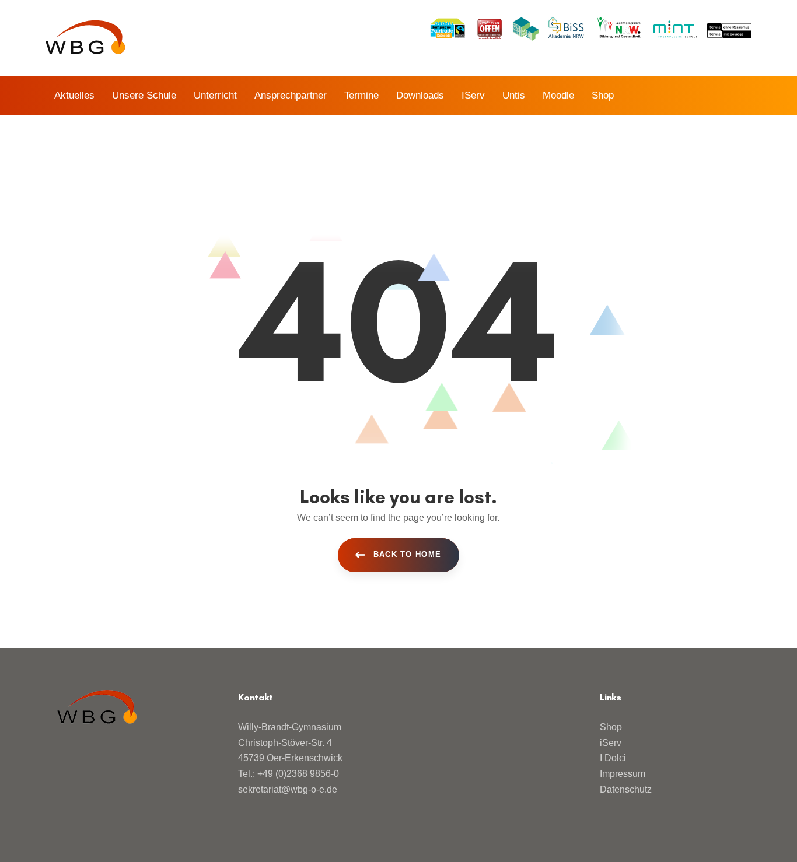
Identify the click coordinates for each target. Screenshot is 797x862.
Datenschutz (626, 789)
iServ (610, 743)
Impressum (622, 774)
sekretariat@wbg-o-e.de (287, 789)
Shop (611, 727)
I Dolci (613, 758)
